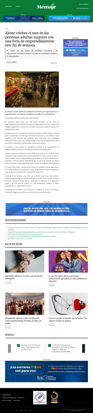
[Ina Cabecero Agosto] (23, 18)
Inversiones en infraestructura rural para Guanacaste (25, 234)
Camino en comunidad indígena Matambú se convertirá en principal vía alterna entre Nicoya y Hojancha (41, 232)
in (30, 410)
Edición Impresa (84, 4)
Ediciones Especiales (82, 8)
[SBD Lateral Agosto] (75, 48)
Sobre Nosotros (6, 395)
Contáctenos (16, 400)
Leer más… (8, 283)
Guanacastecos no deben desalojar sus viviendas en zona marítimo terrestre (32, 236)
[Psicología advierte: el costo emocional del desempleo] (24, 261)
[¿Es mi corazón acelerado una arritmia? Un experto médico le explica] (68, 304)
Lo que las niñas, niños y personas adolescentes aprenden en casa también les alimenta (68, 278)
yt (25, 410)
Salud (6, 28)
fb (20, 410)
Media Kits (21, 397)
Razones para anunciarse (9, 397)
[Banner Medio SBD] (46, 209)
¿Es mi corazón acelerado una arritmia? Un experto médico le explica (68, 319)
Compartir (53, 63)
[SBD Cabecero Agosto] (69, 18)
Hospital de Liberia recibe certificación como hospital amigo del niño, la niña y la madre (23, 321)
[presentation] (9, 348)
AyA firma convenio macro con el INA (20, 238)
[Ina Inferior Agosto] (46, 371)
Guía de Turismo (6, 400)
